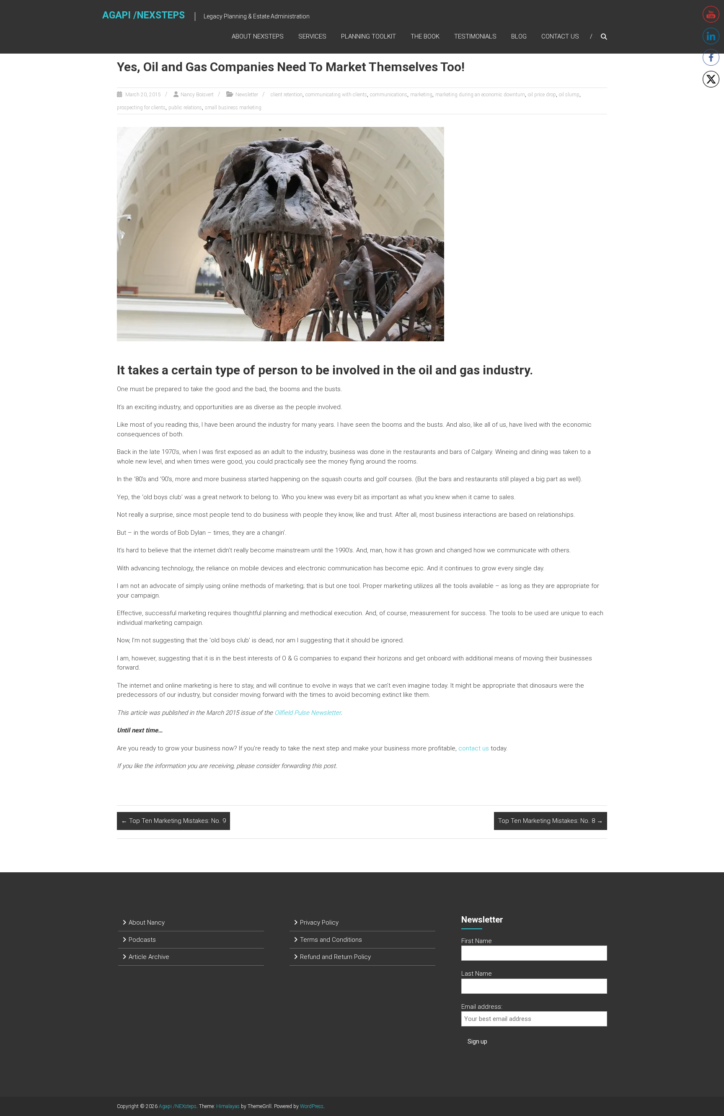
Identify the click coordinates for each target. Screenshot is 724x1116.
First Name (476, 941)
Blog (519, 36)
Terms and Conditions (331, 939)
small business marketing (233, 108)
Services (312, 36)
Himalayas (228, 1106)
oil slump (569, 95)
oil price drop (542, 95)
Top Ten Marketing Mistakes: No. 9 (173, 821)
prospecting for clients (141, 108)
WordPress (311, 1106)
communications (388, 95)
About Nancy (147, 922)
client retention (287, 95)
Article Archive (149, 957)
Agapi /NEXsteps (143, 15)
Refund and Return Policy (335, 957)
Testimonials (475, 36)
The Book (425, 36)
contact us (473, 748)
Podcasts (142, 939)
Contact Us (560, 36)
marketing (421, 95)
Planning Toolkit (368, 36)
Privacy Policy (319, 922)
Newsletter (246, 95)
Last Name (476, 973)
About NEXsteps (258, 36)
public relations (185, 108)
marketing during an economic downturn (480, 95)
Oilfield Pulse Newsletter (307, 713)
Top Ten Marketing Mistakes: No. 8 (550, 821)
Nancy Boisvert (197, 95)
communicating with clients (336, 95)
